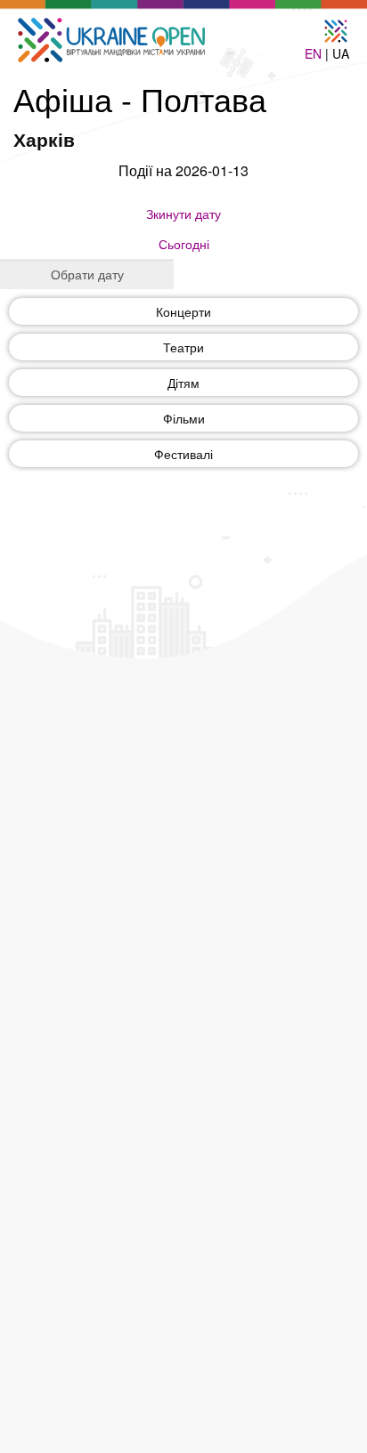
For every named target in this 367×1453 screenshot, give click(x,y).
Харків (44, 138)
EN (313, 53)
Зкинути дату (183, 213)
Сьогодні (184, 244)
